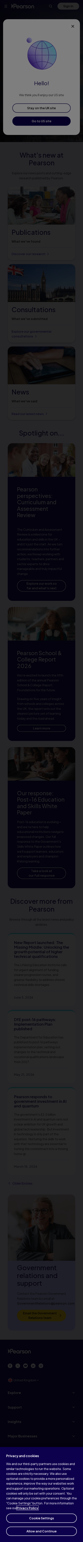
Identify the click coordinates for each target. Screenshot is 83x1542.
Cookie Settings (41, 1518)
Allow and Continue (41, 1531)
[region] (41, 1494)
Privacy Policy (27, 1508)
